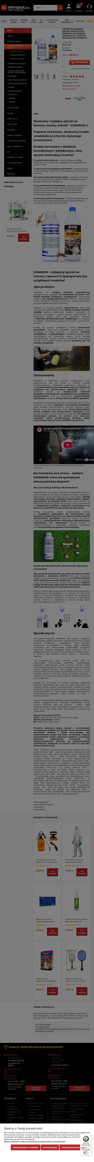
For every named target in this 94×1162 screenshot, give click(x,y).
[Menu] (90, 1135)
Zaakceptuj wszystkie (71, 1147)
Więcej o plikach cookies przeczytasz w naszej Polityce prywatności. (34, 1141)
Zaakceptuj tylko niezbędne (26, 1147)
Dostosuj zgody (50, 1147)
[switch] (85, 1152)
